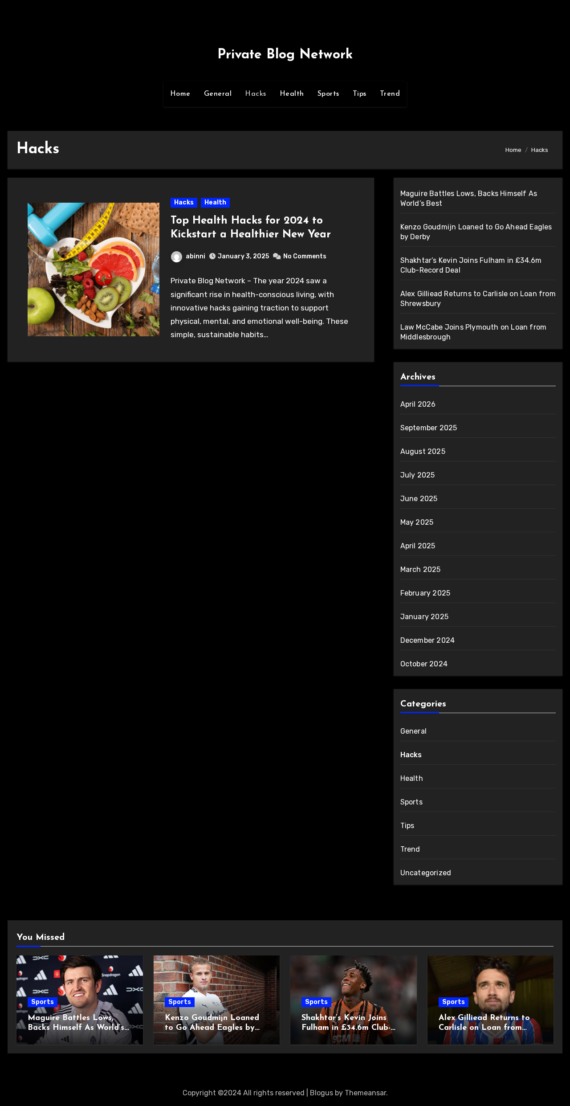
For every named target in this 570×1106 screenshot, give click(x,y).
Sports (328, 94)
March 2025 (420, 569)
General (218, 94)
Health (292, 94)
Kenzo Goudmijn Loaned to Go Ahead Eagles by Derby (212, 1027)
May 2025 (417, 522)
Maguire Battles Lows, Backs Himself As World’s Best (76, 1027)
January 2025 (424, 616)
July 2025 (417, 475)
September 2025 (428, 428)
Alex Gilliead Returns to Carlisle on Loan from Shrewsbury (484, 1027)
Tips (359, 94)
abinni (195, 256)
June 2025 (419, 498)
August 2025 (422, 451)
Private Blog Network (285, 55)
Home (180, 94)
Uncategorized (426, 873)
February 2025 (425, 593)
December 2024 (427, 640)
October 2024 (424, 664)
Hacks (255, 94)
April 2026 (418, 404)
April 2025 (418, 546)
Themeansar (365, 1093)
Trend (390, 94)
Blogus (321, 1093)
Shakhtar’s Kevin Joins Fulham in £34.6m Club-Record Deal (346, 1027)
